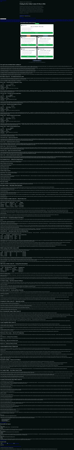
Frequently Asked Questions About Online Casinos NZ (48, 21)
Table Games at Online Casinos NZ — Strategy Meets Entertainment (53, 20)
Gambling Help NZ (4, 443)
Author (1, 1)
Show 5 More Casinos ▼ (37, 60)
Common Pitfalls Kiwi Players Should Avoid (7, 21)
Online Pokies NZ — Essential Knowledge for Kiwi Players (7, 20)
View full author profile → (3, 422)
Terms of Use (5, 446)
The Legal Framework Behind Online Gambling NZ (6, 19)
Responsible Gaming (18, 446)
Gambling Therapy (16, 443)
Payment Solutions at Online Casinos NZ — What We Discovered (65, 19)
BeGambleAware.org (43, 62)
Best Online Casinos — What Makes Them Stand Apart (50, 19)
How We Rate (14, 446)
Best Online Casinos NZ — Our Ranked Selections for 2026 (21, 19)
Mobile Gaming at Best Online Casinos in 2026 (39, 20)
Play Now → (28, 56)
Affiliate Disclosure (9, 446)
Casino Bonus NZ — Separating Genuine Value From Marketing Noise (24, 20)
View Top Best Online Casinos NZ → (24, 15)
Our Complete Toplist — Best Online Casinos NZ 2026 (34, 21)
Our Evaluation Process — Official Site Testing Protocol (36, 19)
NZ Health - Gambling (10, 443)
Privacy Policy (2, 446)
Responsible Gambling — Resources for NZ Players (20, 21)
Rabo (3, 0)
